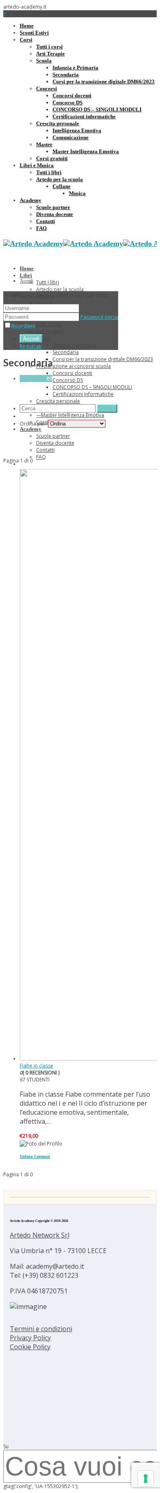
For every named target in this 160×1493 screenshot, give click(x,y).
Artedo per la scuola (59, 179)
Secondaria (66, 74)
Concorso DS (67, 102)
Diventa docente (54, 214)
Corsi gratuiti (52, 158)
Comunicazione (71, 137)
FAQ (41, 228)
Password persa (99, 316)
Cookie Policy (30, 1346)
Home (27, 26)
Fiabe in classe (36, 1065)
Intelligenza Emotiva (77, 130)
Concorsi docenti (72, 95)
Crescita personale (57, 123)
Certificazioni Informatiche (83, 394)
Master (44, 144)
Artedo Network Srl (39, 1235)
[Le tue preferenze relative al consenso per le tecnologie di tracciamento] (145, 1478)
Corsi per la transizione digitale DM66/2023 (104, 81)
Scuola (44, 61)
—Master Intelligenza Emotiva (70, 415)
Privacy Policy (30, 1337)
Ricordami (23, 325)
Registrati (30, 346)
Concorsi (46, 88)
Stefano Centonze (35, 1156)
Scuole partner (53, 207)
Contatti (45, 221)
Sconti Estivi (34, 33)
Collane (62, 186)
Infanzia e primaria (74, 345)
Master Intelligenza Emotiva (86, 151)
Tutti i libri (49, 172)
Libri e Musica (37, 165)
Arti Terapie (50, 54)
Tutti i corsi (49, 47)
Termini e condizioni (41, 1328)
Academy (30, 200)
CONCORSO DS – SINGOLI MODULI (97, 109)
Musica (77, 193)
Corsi (26, 40)
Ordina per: (33, 423)
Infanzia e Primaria (75, 67)
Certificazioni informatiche (84, 116)
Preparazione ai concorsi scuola (73, 366)
